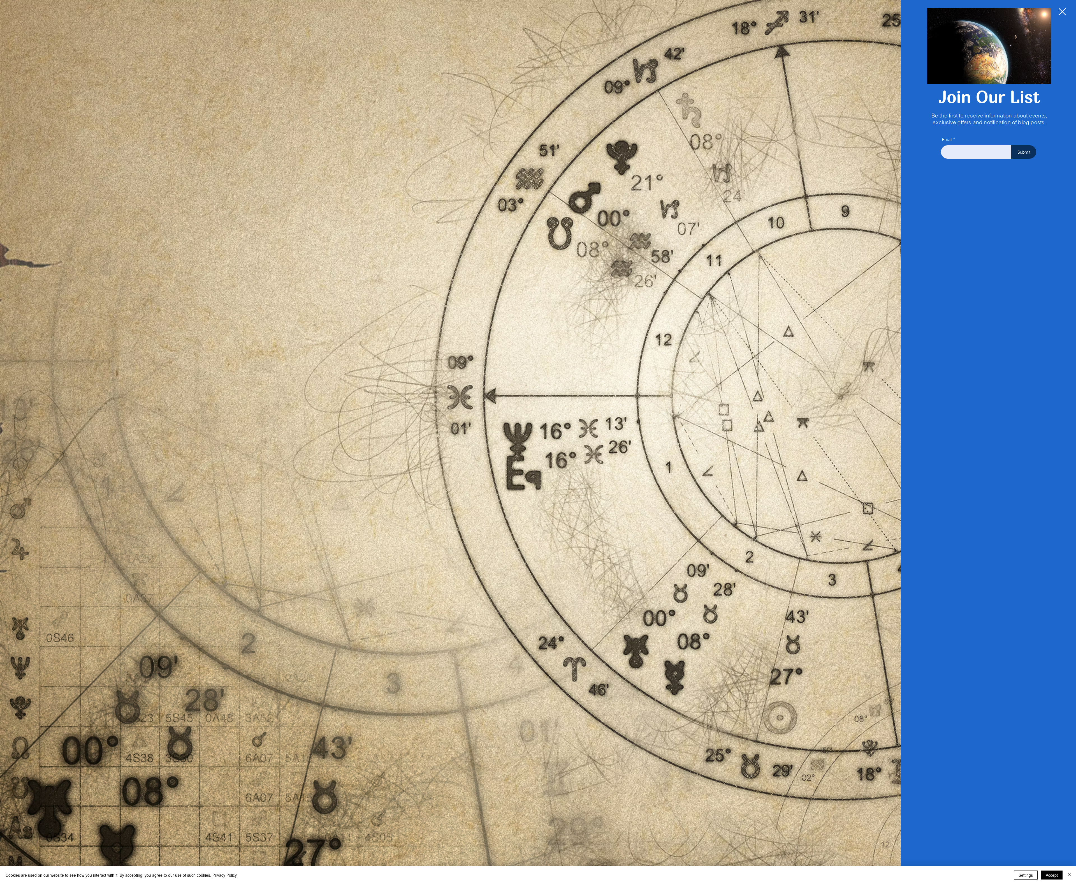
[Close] (1069, 875)
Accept (1052, 875)
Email (947, 139)
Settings (1026, 875)
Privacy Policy (224, 875)
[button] (1062, 11)
